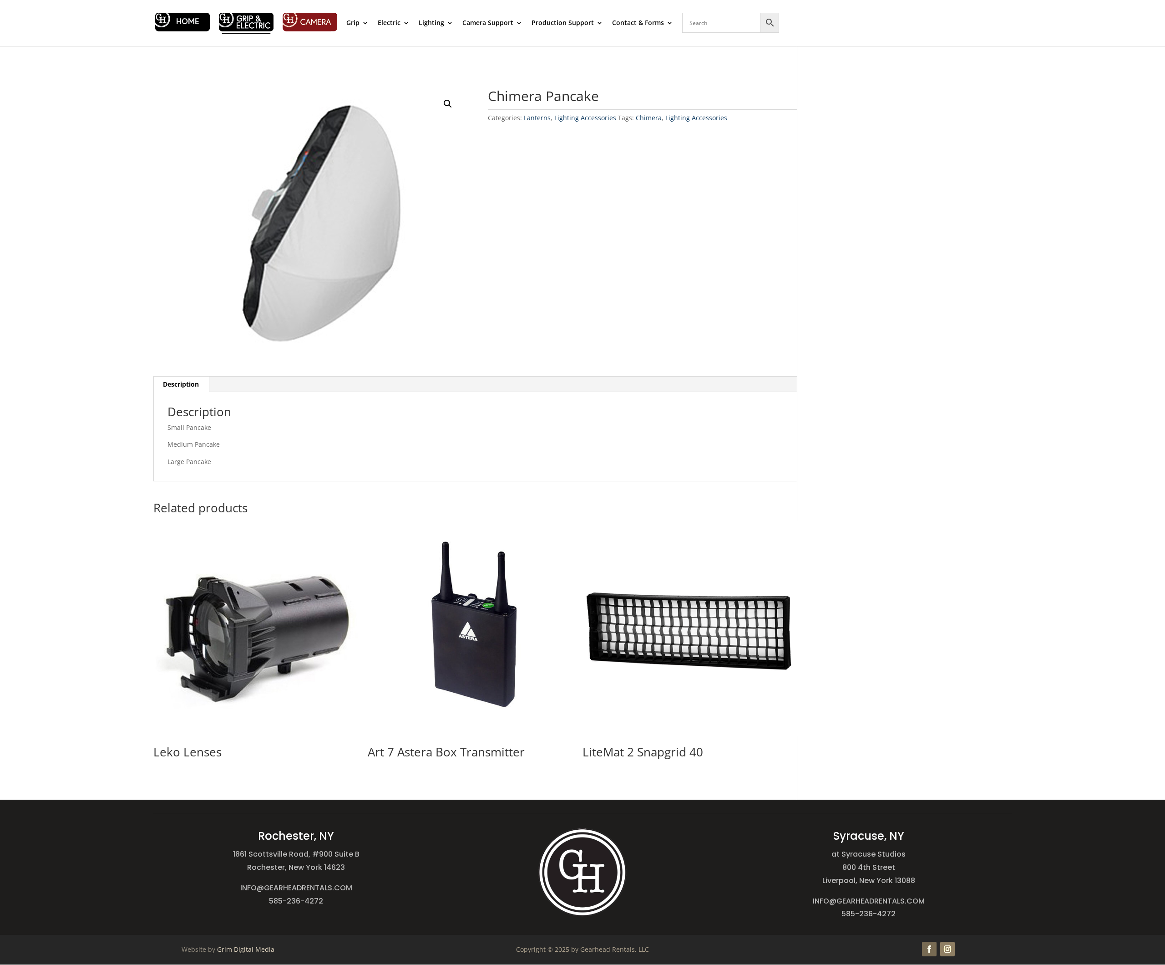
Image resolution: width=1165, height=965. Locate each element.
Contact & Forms (638, 23)
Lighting (431, 23)
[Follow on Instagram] (947, 949)
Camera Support (487, 23)
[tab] (181, 384)
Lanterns (537, 117)
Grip (353, 23)
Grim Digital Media (245, 949)
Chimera (649, 117)
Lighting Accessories (585, 117)
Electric (389, 23)
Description (181, 384)
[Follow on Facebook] (929, 949)
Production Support (563, 23)
